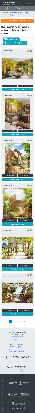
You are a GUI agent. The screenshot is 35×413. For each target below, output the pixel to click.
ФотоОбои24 (9, 2)
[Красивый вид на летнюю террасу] (17, 293)
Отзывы (20, 344)
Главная (11, 344)
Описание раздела (12, 39)
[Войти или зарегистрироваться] (29, 8)
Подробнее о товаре (17, 89)
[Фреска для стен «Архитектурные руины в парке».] (17, 158)
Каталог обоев (17, 21)
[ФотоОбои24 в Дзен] (19, 339)
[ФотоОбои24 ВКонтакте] (16, 339)
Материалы (12, 351)
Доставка (12, 349)
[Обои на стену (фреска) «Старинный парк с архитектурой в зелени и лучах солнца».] (17, 203)
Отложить (26, 86)
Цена (19, 347)
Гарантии (20, 349)
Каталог (11, 347)
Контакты (21, 351)
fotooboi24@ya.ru (17, 337)
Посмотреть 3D (10, 86)
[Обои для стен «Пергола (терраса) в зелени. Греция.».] (17, 248)
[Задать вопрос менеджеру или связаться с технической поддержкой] (6, 8)
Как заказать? (11, 43)
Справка (23, 43)
